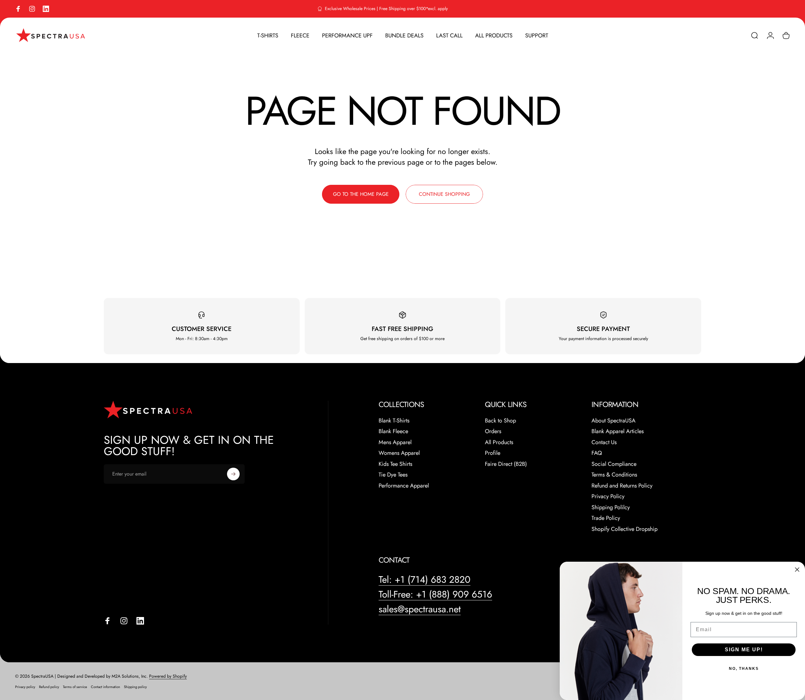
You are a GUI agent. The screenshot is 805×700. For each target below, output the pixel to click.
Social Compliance (613, 464)
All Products (499, 442)
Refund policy (49, 686)
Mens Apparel (395, 442)
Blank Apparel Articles (617, 431)
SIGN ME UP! (744, 649)
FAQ (596, 453)
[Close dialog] (797, 569)
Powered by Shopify (168, 676)
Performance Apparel (404, 485)
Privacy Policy (608, 496)
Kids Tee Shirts (395, 464)
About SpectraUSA (613, 420)
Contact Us (604, 442)
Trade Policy (605, 518)
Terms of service (75, 686)
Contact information (105, 686)
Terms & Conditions (614, 474)
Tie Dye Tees (393, 474)
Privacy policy (25, 686)
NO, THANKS (744, 668)
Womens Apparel (399, 453)
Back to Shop (500, 420)
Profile (492, 453)
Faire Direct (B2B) (506, 464)
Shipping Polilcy (610, 507)
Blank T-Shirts (394, 420)
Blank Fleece (393, 431)
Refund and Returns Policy (621, 485)
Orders (493, 431)
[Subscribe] (233, 474)
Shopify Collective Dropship (624, 529)
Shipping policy (135, 686)
